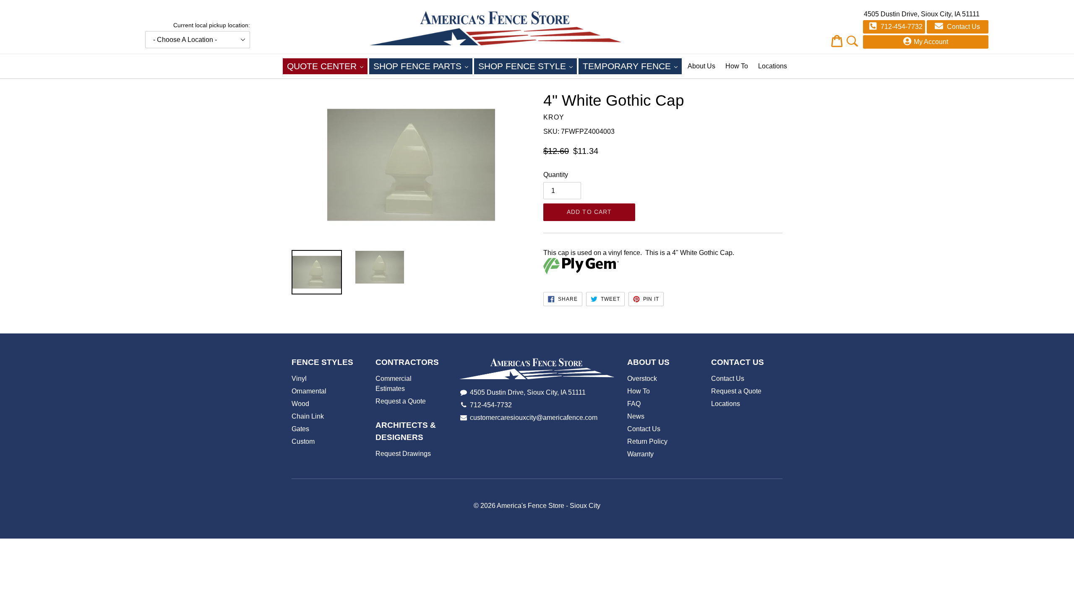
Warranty (640, 454)
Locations (772, 66)
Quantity (555, 174)
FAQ (634, 403)
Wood (300, 403)
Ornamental (309, 391)
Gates (300, 428)
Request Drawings (403, 453)
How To (736, 66)
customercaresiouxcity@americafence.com (533, 417)
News (635, 416)
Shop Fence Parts (422, 66)
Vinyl (299, 378)
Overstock (642, 378)
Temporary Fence (632, 66)
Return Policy (647, 441)
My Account (931, 41)
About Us (701, 66)
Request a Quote (400, 401)
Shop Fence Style (527, 66)
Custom (303, 441)
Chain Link (308, 416)
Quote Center (327, 66)
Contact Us (962, 26)
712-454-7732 (901, 26)
